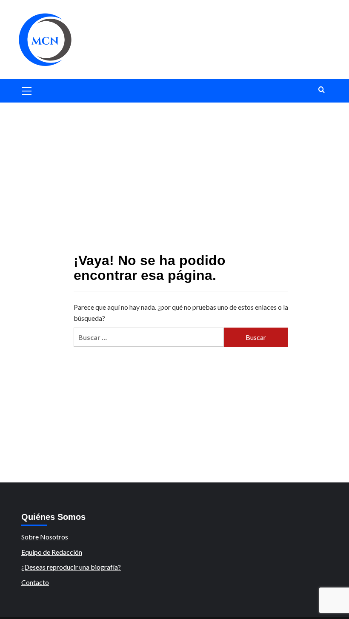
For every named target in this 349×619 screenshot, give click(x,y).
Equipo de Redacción (51, 552)
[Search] (321, 90)
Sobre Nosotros (44, 537)
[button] (26, 89)
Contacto (35, 582)
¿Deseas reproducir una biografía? (71, 567)
